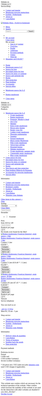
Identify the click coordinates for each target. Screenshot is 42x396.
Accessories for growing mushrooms (19, 172)
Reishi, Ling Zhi (16, 130)
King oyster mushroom (18, 126)
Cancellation (10, 19)
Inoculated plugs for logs (15, 160)
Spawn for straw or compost (16, 162)
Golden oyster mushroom (19, 132)
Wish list (13, 57)
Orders (12, 55)
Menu (8, 27)
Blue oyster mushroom (18, 155)
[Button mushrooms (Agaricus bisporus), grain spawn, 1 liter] (21, 236)
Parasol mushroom (17, 138)
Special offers (11, 175)
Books (8, 166)
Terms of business (12, 340)
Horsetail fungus (16, 147)
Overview (14, 46)
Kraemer (12, 217)
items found (6, 210)
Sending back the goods (14, 342)
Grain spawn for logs (13, 158)
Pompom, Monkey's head (19, 119)
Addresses (14, 50)
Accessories (10, 84)
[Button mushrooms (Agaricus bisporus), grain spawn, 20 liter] (21, 276)
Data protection (11, 344)
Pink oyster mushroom (18, 143)
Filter (3, 201)
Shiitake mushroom (17, 149)
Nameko (13, 136)
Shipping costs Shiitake (14, 195)
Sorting (3, 204)
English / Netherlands (13, 15)
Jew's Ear (13, 122)
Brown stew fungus (17, 128)
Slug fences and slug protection (17, 168)
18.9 (7, 223)
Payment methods (16, 53)
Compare (5, 247)
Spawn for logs (11, 69)
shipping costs (34, 365)
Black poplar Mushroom (19, 141)
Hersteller (4, 212)
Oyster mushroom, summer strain (22, 151)
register (20, 44)
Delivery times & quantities (16, 336)
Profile (12, 48)
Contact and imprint (13, 10)
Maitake (13, 124)
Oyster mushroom (16, 115)
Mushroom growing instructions (17, 12)
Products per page (7, 227)
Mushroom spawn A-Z (14, 67)
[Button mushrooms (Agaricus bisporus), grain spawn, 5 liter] (21, 256)
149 (11, 223)
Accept (9, 394)
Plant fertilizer (11, 82)
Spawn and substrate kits (15, 164)
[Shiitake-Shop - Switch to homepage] (15, 23)
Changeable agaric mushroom (21, 153)
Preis (3, 221)
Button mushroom (17, 117)
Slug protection (11, 80)
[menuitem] (23, 10)
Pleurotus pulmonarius (18, 134)
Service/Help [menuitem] (15, 12)
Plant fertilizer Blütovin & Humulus (19, 170)
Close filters (5, 208)
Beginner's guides (12, 187)
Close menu (10, 40)
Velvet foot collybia (17, 145)
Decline (4, 394)
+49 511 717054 (7, 309)
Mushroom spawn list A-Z (15, 113)
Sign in (13, 44)
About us (9, 17)
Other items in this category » (12, 199)
